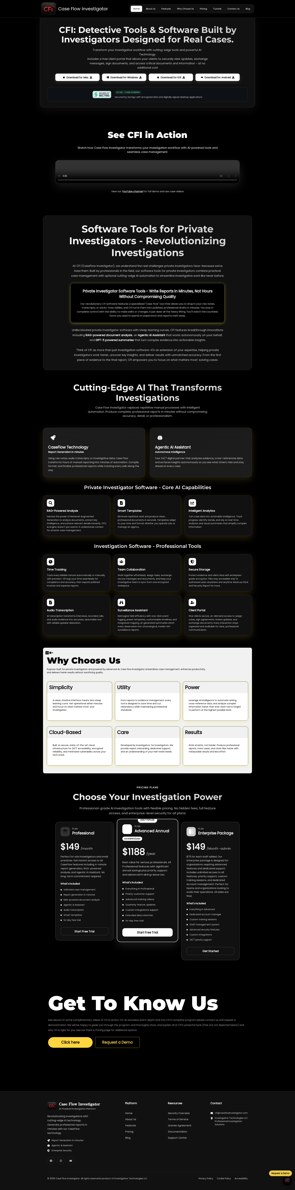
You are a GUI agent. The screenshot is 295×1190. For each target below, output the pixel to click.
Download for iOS (171, 76)
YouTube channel (132, 191)
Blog (127, 1138)
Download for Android (218, 76)
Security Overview (179, 1113)
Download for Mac (77, 76)
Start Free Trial (84, 931)
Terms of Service (178, 1119)
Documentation (177, 1131)
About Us (130, 1119)
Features (130, 1125)
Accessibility (241, 1178)
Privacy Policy (206, 1178)
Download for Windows (124, 76)
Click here (70, 1042)
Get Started (211, 951)
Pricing (129, 1131)
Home (128, 1113)
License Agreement (179, 1125)
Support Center (177, 1138)
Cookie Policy (224, 1178)
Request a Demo (117, 1042)
